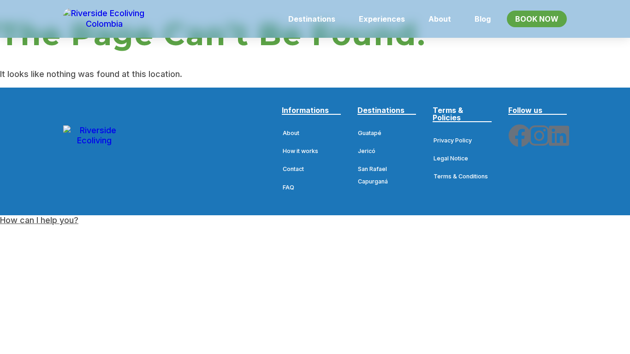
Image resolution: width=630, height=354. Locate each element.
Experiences (382, 19)
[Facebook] (519, 135)
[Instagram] (539, 135)
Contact (293, 168)
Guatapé (369, 133)
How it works (300, 151)
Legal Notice (451, 158)
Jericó (366, 151)
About (439, 19)
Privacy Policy (453, 140)
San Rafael (372, 168)
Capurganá (373, 181)
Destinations (311, 19)
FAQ (288, 187)
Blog (483, 19)
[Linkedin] (559, 135)
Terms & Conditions (461, 176)
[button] (316, 19)
